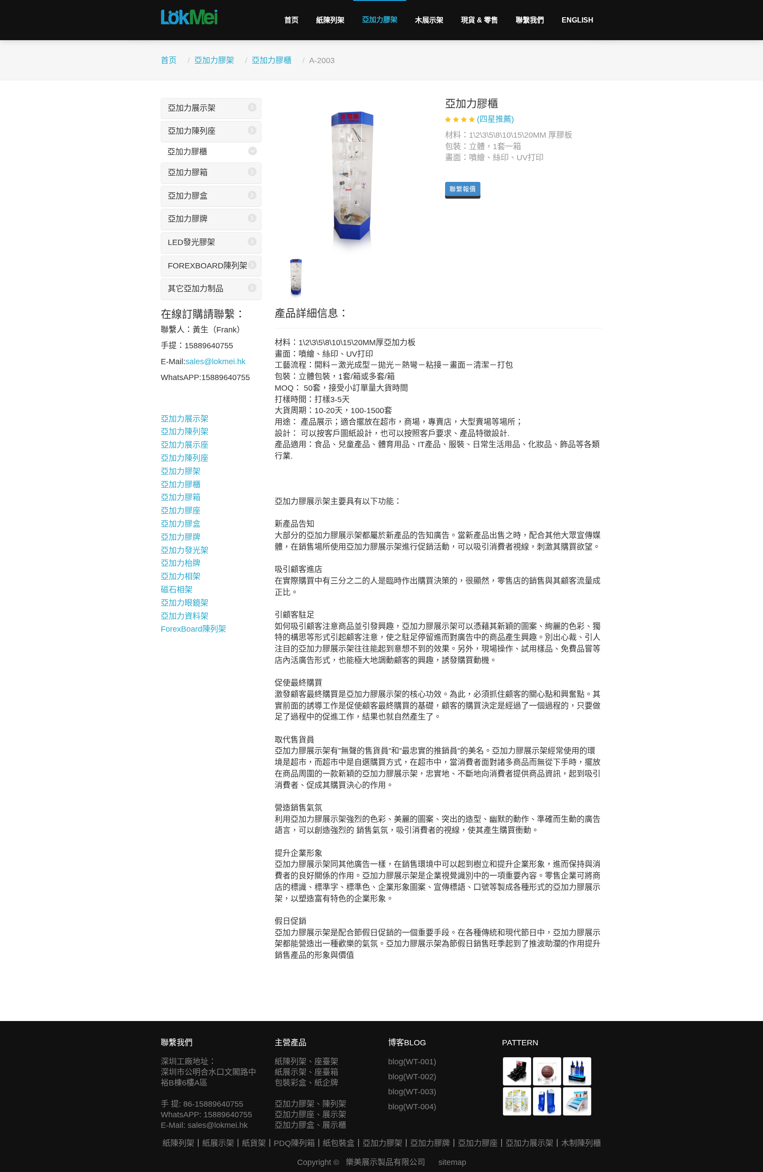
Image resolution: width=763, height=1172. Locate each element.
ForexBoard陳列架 (207, 265)
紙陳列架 (330, 20)
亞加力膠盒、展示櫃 (310, 1125)
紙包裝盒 (339, 1143)
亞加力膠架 (379, 19)
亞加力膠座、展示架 (310, 1114)
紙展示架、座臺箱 (306, 1072)
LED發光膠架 (191, 242)
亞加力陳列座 (191, 131)
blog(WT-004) (412, 1106)
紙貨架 (254, 1143)
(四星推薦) (495, 119)
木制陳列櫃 (581, 1143)
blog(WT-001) (412, 1061)
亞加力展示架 (191, 108)
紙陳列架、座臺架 (306, 1061)
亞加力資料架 (184, 616)
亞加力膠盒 (188, 196)
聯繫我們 (530, 20)
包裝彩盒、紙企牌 (306, 1082)
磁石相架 (177, 589)
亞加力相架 (180, 576)
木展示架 (429, 20)
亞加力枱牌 (180, 563)
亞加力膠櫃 (271, 60)
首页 (291, 20)
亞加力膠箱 (188, 172)
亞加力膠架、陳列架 (310, 1104)
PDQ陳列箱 (294, 1143)
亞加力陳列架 (184, 431)
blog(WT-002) (412, 1076)
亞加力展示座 (184, 445)
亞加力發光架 (184, 550)
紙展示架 (218, 1143)
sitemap (452, 1162)
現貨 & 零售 (479, 20)
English (577, 20)
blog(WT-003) (412, 1091)
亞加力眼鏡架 (184, 603)
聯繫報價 (462, 188)
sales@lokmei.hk (215, 361)
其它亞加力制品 (195, 288)
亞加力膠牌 (188, 219)
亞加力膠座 (180, 510)
